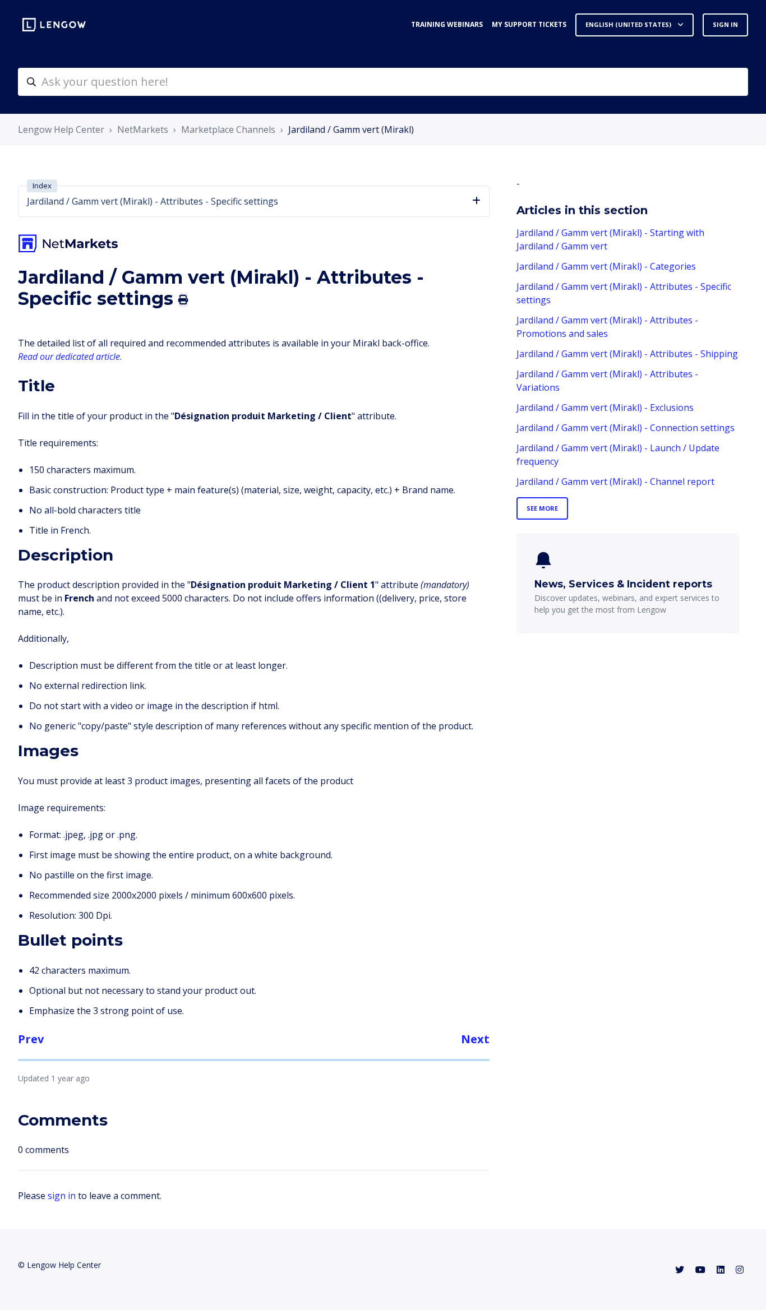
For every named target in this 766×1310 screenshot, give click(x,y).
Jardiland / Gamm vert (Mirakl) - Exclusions (605, 407)
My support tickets (529, 24)
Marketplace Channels (228, 129)
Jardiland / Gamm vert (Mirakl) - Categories (606, 266)
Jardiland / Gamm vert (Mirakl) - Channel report (615, 481)
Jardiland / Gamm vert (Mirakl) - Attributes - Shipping (627, 354)
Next (475, 1039)
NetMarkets (142, 129)
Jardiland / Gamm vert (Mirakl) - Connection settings (625, 428)
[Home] (54, 24)
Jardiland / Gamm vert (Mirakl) (351, 129)
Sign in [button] (725, 24)
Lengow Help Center (61, 129)
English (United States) (629, 24)
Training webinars (447, 24)
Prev (31, 1039)
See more (542, 508)
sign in (62, 1195)
